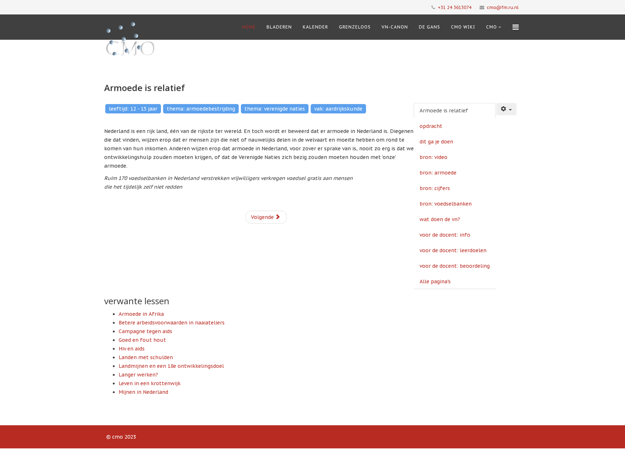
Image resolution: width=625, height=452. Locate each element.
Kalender (315, 27)
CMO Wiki (463, 27)
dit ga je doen (436, 141)
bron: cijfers (435, 188)
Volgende (263, 217)
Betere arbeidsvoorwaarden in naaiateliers (172, 322)
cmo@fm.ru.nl (503, 7)
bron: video (433, 157)
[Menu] (516, 27)
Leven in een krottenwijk (149, 383)
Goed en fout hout (142, 340)
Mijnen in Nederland (143, 392)
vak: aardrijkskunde (338, 109)
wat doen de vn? (440, 219)
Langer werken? (138, 374)
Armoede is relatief (444, 110)
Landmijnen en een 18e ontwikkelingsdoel (171, 366)
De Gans (429, 27)
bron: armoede (438, 172)
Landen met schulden (146, 357)
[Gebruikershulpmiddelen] (506, 109)
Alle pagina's (435, 281)
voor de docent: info (445, 235)
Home (249, 27)
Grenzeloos (355, 27)
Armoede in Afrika (141, 314)
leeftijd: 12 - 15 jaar (133, 109)
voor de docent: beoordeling (455, 266)
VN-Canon (395, 27)
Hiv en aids (132, 348)
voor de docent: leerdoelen (453, 250)
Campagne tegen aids (145, 331)
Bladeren (279, 27)
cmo (491, 27)
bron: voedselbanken (446, 204)
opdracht (431, 126)
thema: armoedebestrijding (201, 109)
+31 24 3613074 (454, 7)
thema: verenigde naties (275, 109)
